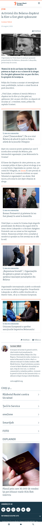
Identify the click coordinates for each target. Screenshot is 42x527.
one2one (8, 414)
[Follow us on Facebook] (3, 510)
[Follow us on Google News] (23, 510)
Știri (3, 9)
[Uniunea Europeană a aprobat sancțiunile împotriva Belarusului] (21, 311)
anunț (23, 171)
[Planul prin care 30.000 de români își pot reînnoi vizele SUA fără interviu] (21, 464)
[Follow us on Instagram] (13, 510)
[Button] (36, 31)
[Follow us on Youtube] (8, 510)
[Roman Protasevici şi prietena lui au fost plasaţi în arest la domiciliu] (21, 198)
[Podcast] (9, 524)
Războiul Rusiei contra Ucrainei (16, 396)
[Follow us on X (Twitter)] (28, 510)
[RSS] (18, 510)
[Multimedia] (21, 524)
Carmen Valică (6, 22)
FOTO (6, 431)
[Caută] (33, 524)
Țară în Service (11, 406)
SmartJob (8, 422)
